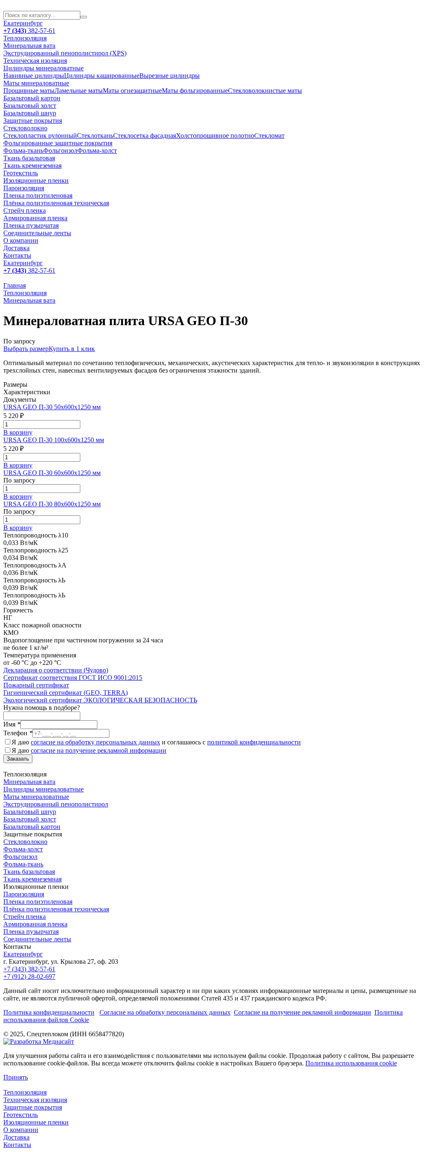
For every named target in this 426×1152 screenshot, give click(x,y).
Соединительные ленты (37, 232)
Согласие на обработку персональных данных (164, 1012)
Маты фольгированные (195, 90)
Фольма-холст (97, 150)
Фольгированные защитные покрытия (57, 143)
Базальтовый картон (31, 98)
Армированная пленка (35, 217)
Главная (14, 285)
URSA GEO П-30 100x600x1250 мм (53, 439)
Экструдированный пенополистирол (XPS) (64, 53)
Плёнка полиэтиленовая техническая (56, 203)
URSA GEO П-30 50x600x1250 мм (52, 407)
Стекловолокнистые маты (265, 90)
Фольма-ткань (23, 150)
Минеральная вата (29, 45)
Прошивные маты (28, 90)
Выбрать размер (26, 348)
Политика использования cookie (351, 1063)
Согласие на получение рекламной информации (302, 1012)
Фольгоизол (60, 150)
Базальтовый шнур (29, 113)
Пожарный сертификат (36, 685)
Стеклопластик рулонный (40, 135)
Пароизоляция (23, 188)
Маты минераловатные (36, 83)
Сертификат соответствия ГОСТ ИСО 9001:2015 (72, 677)
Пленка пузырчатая (31, 225)
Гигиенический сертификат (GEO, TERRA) (65, 692)
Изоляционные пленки (36, 180)
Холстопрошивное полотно (215, 135)
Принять (15, 1077)
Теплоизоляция (25, 38)
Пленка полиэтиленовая (37, 195)
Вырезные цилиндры (169, 75)
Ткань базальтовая (29, 158)
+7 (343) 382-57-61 (29, 969)
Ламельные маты (78, 90)
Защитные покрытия (32, 120)
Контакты (17, 255)
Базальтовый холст (29, 105)
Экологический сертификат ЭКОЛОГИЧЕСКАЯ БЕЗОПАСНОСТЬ (100, 700)
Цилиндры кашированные (101, 75)
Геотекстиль (20, 173)
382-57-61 (29, 30)
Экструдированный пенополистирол (55, 804)
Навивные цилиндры (33, 75)
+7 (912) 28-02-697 (29, 976)
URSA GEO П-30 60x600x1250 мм (52, 472)
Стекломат (269, 135)
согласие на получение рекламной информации (98, 750)
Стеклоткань (95, 135)
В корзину (17, 432)
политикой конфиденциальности (254, 742)
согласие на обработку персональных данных (95, 742)
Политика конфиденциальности (48, 1012)
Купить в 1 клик (72, 348)
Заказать (18, 759)
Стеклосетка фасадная (144, 135)
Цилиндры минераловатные (43, 68)
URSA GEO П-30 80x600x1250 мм (52, 504)
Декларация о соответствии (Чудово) (55, 670)
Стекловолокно (25, 128)
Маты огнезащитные (132, 90)
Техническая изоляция (35, 60)
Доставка (16, 247)
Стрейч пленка (24, 210)
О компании (20, 240)
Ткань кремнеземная (32, 165)
